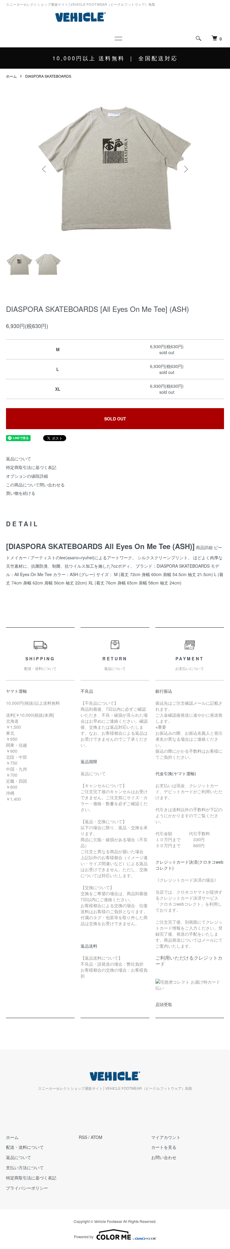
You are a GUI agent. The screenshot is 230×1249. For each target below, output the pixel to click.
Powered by (83, 1236)
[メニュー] (118, 38)
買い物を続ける (20, 493)
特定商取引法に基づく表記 (31, 467)
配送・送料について (25, 1147)
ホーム (11, 76)
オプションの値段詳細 (27, 476)
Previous (44, 169)
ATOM (96, 1137)
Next (185, 169)
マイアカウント (166, 1137)
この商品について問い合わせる (35, 485)
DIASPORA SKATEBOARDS (48, 76)
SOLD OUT (115, 419)
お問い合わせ (163, 1157)
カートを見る (163, 1147)
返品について (18, 459)
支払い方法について (25, 1167)
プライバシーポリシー (27, 1188)
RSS (83, 1137)
